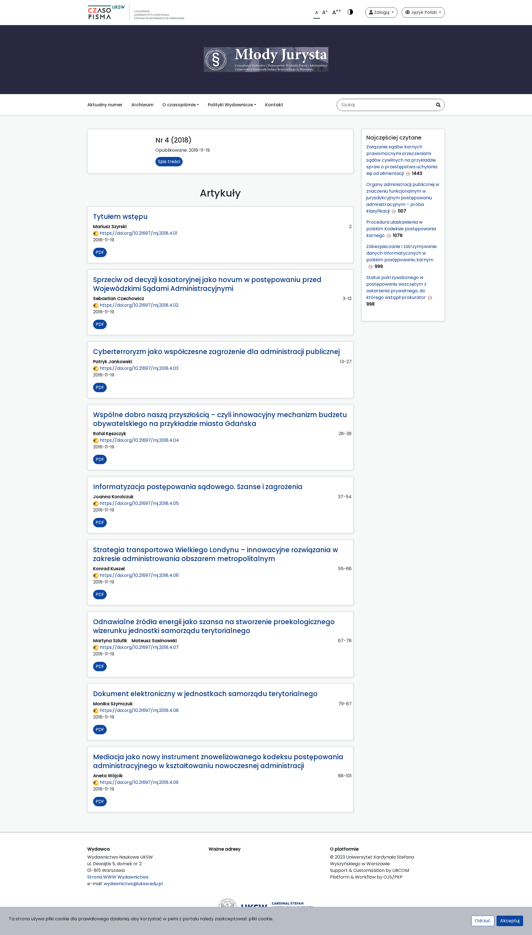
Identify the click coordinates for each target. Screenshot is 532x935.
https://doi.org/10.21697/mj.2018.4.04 (139, 440)
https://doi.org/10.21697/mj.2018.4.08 (139, 710)
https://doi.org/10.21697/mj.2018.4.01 (138, 233)
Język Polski (424, 12)
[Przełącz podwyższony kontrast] (350, 12)
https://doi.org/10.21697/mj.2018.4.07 (139, 647)
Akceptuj (510, 921)
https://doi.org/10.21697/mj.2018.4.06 (139, 575)
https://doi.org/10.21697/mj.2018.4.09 (138, 782)
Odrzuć (483, 921)
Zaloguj (381, 12)
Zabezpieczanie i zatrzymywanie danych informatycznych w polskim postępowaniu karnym (401, 253)
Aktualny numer (104, 105)
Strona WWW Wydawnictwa (117, 877)
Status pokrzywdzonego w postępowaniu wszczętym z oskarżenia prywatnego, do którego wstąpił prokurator (396, 287)
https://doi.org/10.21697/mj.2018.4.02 (138, 305)
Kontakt (274, 105)
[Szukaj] (438, 105)
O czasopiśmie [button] (179, 105)
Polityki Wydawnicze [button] (230, 105)
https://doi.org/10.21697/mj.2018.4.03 (138, 368)
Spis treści (169, 161)
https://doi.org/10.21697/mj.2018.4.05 (139, 503)
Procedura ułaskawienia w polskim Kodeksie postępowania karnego (401, 229)
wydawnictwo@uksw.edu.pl (133, 883)
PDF (100, 252)
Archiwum (142, 105)
